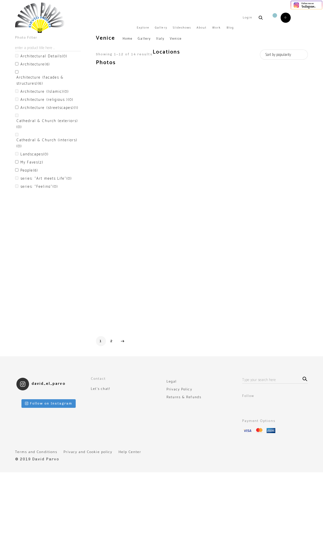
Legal (172, 381)
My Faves (31, 162)
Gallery (161, 27)
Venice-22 (106, 297)
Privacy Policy (179, 389)
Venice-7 (261, 147)
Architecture (35, 64)
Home (127, 38)
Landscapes (34, 154)
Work (216, 27)
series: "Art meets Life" (46, 179)
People (29, 171)
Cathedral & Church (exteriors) (47, 124)
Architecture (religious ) (46, 100)
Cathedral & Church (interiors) (46, 143)
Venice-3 (157, 130)
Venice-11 (157, 208)
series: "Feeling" (39, 187)
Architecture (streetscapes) (49, 108)
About (202, 27)
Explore (143, 27)
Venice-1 (105, 146)
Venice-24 (210, 297)
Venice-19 (210, 236)
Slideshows (182, 27)
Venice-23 (158, 325)
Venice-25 (262, 325)
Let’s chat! (100, 389)
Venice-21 (262, 234)
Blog (230, 27)
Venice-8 (105, 235)
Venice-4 (209, 141)
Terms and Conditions (36, 452)
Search (304, 378)
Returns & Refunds (184, 397)
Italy (160, 38)
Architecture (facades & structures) (40, 81)
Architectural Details (43, 56)
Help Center (130, 452)
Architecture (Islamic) (44, 92)
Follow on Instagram (51, 403)
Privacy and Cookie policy (88, 452)
